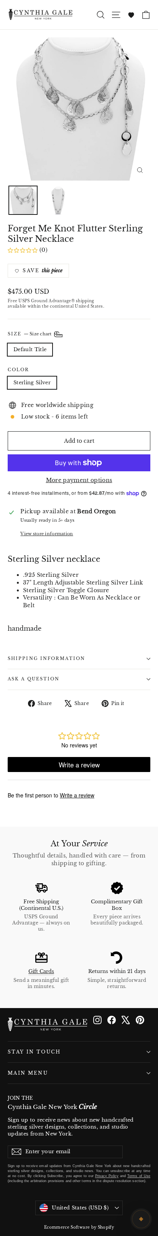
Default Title (29, 349)
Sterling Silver (32, 382)
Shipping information (46, 658)
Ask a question (33, 679)
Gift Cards (41, 971)
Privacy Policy (106, 1176)
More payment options (79, 480)
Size (30, 334)
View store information (46, 533)
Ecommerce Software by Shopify (79, 1227)
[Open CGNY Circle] (141, 1219)
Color (19, 370)
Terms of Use (138, 1176)
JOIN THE (52, 1103)
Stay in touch (34, 1052)
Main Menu (28, 1073)
